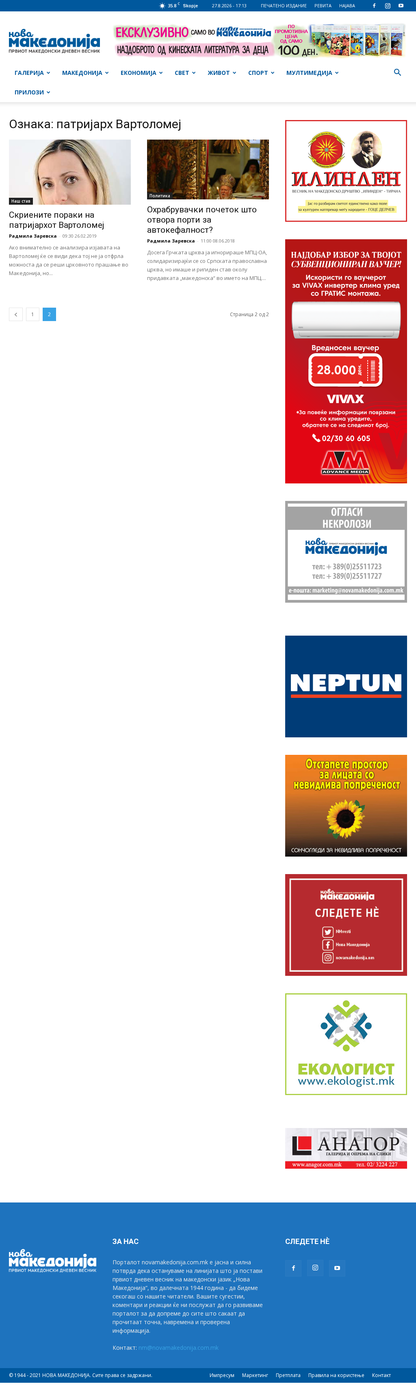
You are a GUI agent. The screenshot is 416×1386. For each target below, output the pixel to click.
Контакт (381, 1375)
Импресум (222, 1375)
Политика (160, 196)
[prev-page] (16, 314)
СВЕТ (182, 73)
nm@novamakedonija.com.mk (179, 1347)
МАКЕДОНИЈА (82, 73)
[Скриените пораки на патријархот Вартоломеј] (70, 172)
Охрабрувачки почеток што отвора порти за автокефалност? (202, 220)
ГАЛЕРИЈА (29, 73)
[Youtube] (401, 5)
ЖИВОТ (219, 73)
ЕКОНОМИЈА (138, 73)
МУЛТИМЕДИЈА (309, 73)
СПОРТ (258, 73)
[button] (397, 73)
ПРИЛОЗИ (29, 92)
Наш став (20, 201)
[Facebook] (374, 5)
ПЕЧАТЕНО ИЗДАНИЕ (284, 5)
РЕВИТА (323, 5)
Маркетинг (255, 1375)
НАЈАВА (347, 5)
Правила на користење (336, 1375)
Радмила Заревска (33, 236)
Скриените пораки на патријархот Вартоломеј (56, 220)
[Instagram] (387, 5)
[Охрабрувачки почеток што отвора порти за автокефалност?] (208, 169)
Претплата (288, 1375)
